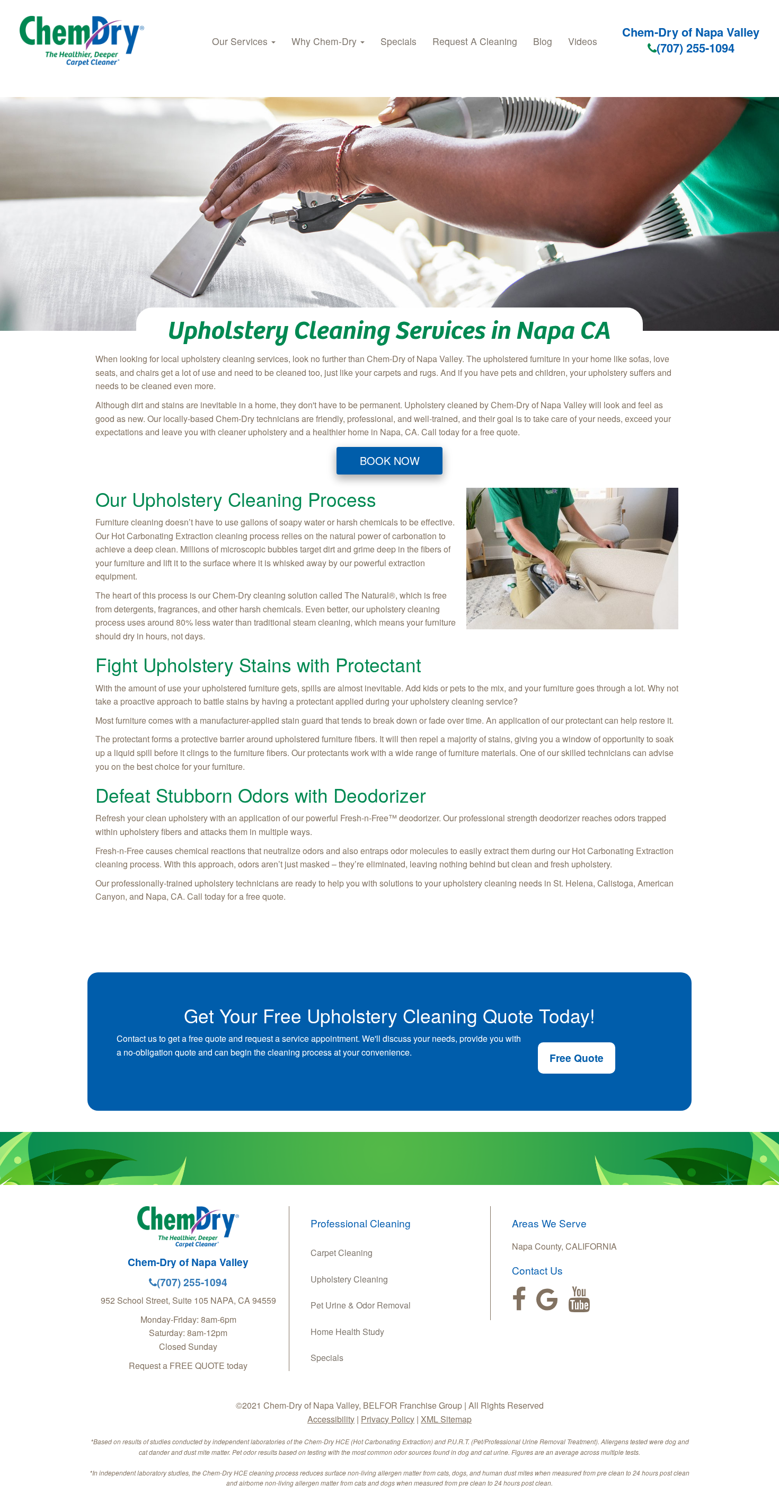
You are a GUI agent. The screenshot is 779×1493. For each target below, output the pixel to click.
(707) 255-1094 (695, 47)
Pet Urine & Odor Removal (361, 1305)
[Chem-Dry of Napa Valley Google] (547, 1299)
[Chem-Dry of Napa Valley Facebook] (519, 1299)
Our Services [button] (241, 41)
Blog (542, 41)
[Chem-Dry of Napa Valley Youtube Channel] (579, 1299)
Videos (582, 41)
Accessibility (331, 1419)
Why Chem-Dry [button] (325, 41)
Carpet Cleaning (342, 1252)
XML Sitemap (446, 1419)
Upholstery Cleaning (349, 1279)
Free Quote (577, 1057)
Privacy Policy (387, 1419)
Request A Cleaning (474, 41)
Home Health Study (347, 1331)
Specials (398, 41)
